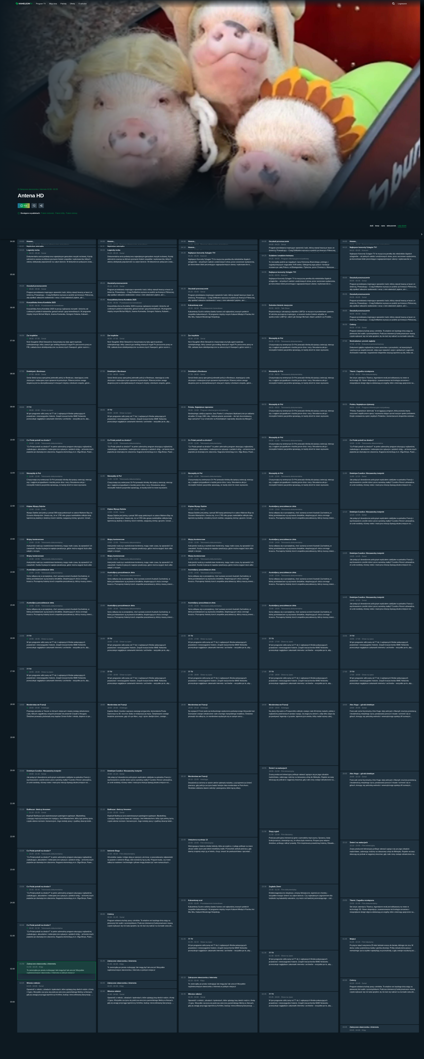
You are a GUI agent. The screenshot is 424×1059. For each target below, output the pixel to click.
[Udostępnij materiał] (41, 205)
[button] (422, 234)
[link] (23, 4)
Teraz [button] (377, 226)
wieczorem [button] (391, 226)
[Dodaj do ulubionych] (34, 205)
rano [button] (383, 226)
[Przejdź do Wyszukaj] (393, 3)
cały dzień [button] (402, 226)
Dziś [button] (371, 226)
